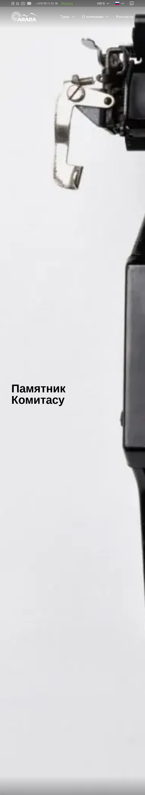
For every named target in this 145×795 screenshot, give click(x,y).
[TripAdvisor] (29, 3)
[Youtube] (23, 3)
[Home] (24, 17)
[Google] (17, 3)
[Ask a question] (132, 4)
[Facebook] (12, 3)
